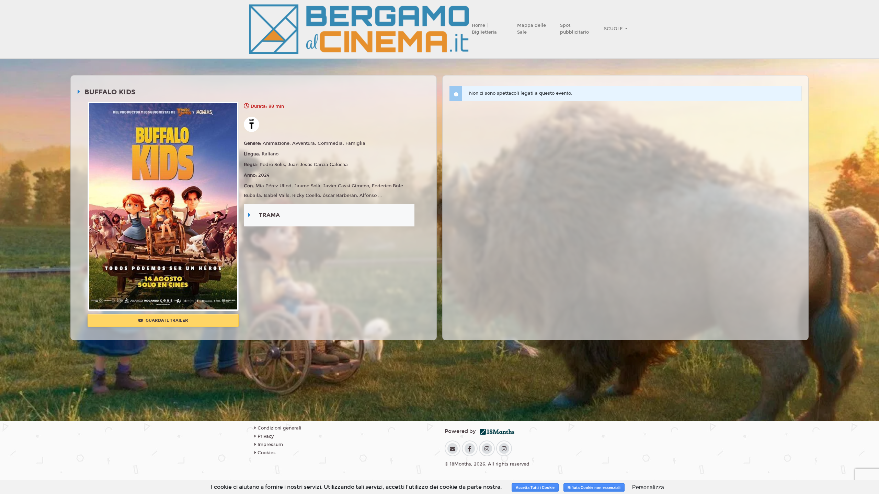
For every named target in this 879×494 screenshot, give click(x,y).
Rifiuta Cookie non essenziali (594, 487)
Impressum (269, 444)
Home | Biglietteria (484, 29)
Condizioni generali (278, 428)
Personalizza (648, 487)
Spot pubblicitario (574, 29)
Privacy (265, 436)
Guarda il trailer (166, 320)
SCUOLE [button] (614, 29)
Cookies (266, 453)
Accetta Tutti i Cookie (535, 487)
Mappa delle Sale (531, 29)
